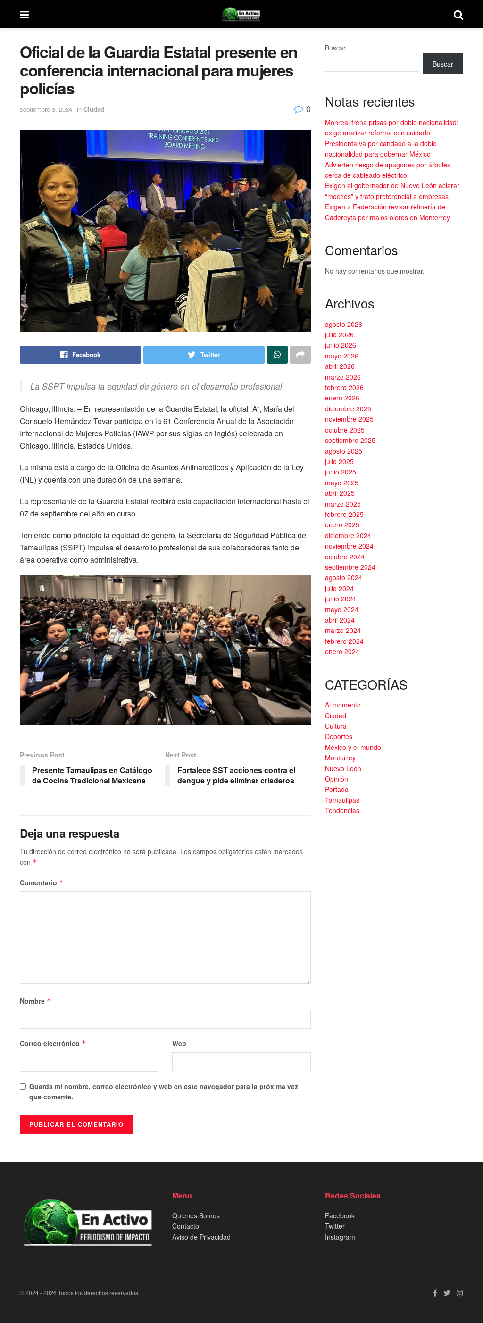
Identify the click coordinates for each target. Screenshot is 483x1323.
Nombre (35, 1001)
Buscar (335, 47)
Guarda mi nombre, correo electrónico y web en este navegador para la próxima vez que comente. (163, 1091)
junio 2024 (340, 598)
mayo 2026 (341, 355)
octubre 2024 (345, 556)
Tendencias (342, 810)
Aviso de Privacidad (201, 1236)
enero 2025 (342, 524)
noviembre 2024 (349, 545)
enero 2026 (342, 397)
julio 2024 (339, 588)
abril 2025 (340, 493)
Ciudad (93, 109)
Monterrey (340, 757)
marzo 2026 (343, 377)
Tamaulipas (342, 800)
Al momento (343, 704)
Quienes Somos (196, 1215)
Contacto (185, 1226)
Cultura (336, 726)
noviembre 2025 (349, 419)
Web (179, 1043)
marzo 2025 (343, 503)
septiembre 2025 (350, 440)
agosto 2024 (343, 577)
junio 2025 (340, 471)
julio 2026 (339, 334)
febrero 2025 (344, 514)
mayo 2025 (341, 482)
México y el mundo (353, 747)
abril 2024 (340, 619)
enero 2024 (342, 651)
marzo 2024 (343, 630)
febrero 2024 (344, 641)
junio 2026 (340, 344)
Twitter (335, 1226)
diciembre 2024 (348, 535)
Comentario (42, 882)
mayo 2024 (341, 609)
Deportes (338, 736)
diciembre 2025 (348, 408)
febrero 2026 (344, 387)
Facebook (340, 1215)
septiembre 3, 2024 (46, 109)
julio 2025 (339, 461)
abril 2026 (340, 366)
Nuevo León (343, 768)
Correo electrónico (53, 1043)
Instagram (340, 1236)
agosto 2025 (343, 451)
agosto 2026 (343, 324)
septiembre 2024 (350, 567)
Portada (337, 789)
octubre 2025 (345, 429)
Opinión (336, 778)
